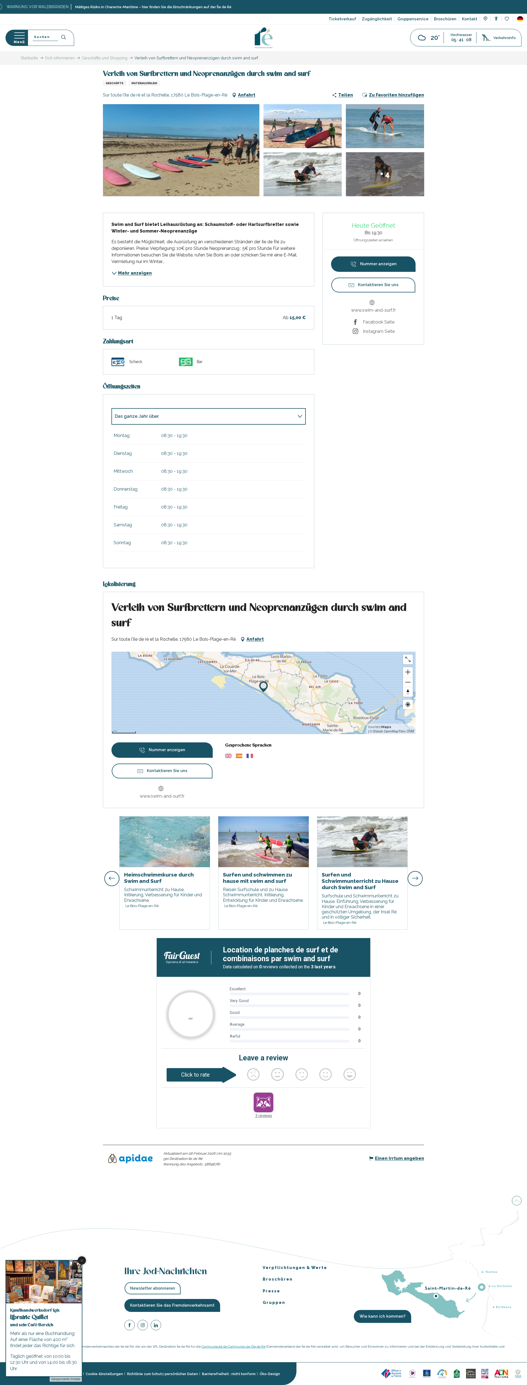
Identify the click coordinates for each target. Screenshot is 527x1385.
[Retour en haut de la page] (517, 1200)
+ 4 (385, 174)
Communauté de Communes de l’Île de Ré (233, 1346)
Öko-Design (270, 1374)
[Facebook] (129, 1325)
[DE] (520, 19)
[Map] (485, 19)
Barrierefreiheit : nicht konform (229, 1374)
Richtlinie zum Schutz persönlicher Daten (162, 1374)
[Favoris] (507, 19)
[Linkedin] (156, 1325)
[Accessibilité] (496, 18)
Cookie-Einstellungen (104, 1374)
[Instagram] (143, 1325)
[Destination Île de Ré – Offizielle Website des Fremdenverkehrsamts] (264, 37)
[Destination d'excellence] (412, 1373)
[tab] (203, 416)
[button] (520, 19)
